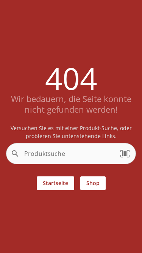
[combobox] (69, 156)
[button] (125, 153)
